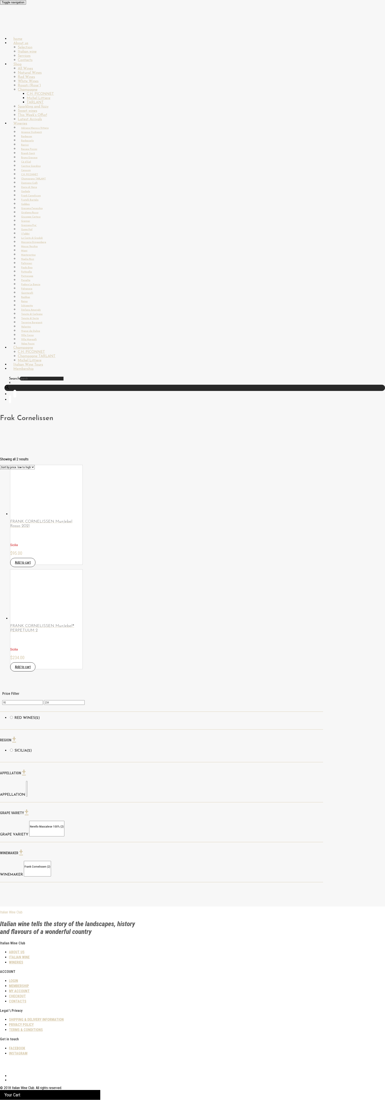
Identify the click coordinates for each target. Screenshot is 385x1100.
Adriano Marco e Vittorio (35, 128)
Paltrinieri (26, 263)
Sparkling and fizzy (33, 106)
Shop (17, 64)
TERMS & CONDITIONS (26, 1030)
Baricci (25, 145)
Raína (24, 301)
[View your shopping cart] (10, 400)
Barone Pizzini (29, 149)
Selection (25, 47)
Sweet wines (27, 111)
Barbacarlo (27, 141)
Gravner (25, 221)
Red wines (27, 718)
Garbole (25, 191)
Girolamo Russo (29, 212)
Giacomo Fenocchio (32, 208)
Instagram (18, 1053)
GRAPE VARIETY (14, 834)
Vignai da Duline (30, 331)
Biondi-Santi (28, 153)
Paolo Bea (27, 267)
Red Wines (26, 77)
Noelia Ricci (27, 259)
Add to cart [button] (23, 562)
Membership (23, 369)
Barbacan (26, 136)
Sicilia (23, 750)
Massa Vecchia (29, 246)
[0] (26, 783)
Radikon (25, 297)
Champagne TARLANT (33, 179)
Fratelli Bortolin (30, 200)
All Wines (25, 68)
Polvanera (26, 289)
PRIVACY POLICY (21, 1025)
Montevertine (28, 255)
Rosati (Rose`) (29, 85)
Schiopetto (27, 306)
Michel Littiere (38, 98)
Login (13, 981)
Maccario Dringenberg (33, 242)
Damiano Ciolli (29, 183)
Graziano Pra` (29, 225)
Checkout (17, 996)
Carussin (26, 170)
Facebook (17, 1048)
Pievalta (25, 280)
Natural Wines (30, 73)
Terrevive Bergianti (31, 322)
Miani (24, 251)
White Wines (28, 81)
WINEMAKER (11, 874)
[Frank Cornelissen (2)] (37, 867)
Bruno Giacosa (29, 158)
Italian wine (27, 51)
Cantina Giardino (31, 166)
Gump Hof (27, 229)
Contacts (17, 1001)
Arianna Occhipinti (31, 132)
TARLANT (35, 102)
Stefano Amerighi (31, 310)
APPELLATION (12, 795)
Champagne (27, 89)
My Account (19, 991)
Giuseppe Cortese (31, 217)
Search (14, 378)
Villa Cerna (27, 335)
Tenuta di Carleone (32, 314)
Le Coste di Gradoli (32, 238)
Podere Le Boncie (30, 284)
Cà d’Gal (26, 162)
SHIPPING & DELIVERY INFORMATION (36, 1019)
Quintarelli (27, 293)
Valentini (26, 327)
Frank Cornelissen (31, 196)
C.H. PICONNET (40, 94)
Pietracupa (27, 276)
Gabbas (25, 204)
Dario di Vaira (29, 187)
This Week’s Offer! (32, 115)
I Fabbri (25, 234)
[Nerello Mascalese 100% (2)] (46, 827)
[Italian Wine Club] (12, 26)
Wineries (20, 123)
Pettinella (26, 272)
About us (20, 43)
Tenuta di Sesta (30, 318)
